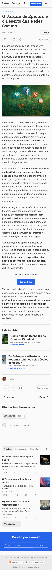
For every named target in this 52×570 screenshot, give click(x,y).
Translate (8, 11)
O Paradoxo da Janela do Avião (16, 480)
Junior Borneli (16, 342)
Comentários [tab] (9, 416)
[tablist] (14, 416)
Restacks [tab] (21, 416)
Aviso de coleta (43, 557)
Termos (33, 557)
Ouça (46, 32)
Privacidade (25, 557)
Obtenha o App (37, 562)
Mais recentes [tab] (21, 449)
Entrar (46, 4)
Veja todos (9, 524)
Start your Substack (19, 562)
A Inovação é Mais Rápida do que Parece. (17, 487)
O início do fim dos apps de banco (17, 458)
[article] (26, 464)
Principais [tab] (8, 449)
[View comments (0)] (14, 39)
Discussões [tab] (34, 449)
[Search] (47, 449)
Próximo (41, 397)
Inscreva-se (36, 4)
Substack (16, 567)
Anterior (10, 397)
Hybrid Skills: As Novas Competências (16, 503)
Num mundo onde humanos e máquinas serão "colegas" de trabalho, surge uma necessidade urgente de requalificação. (17, 509)
